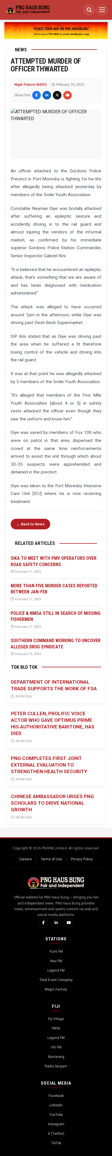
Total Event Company (56, 980)
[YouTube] (69, 923)
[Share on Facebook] (36, 95)
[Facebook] (43, 923)
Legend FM (56, 970)
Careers (25, 859)
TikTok (56, 1143)
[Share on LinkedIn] (47, 95)
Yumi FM (56, 952)
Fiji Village (56, 1019)
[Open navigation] (102, 10)
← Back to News (30, 524)
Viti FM (56, 1047)
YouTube (56, 1115)
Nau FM (56, 961)
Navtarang (56, 1057)
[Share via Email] (67, 95)
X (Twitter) (56, 1134)
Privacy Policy (82, 859)
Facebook (56, 1096)
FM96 (56, 1028)
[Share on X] (57, 95)
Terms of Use (51, 859)
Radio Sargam (56, 1066)
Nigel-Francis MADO (30, 85)
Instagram (56, 1124)
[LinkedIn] (56, 923)
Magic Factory (56, 989)
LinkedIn (56, 1105)
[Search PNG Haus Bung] (89, 10)
